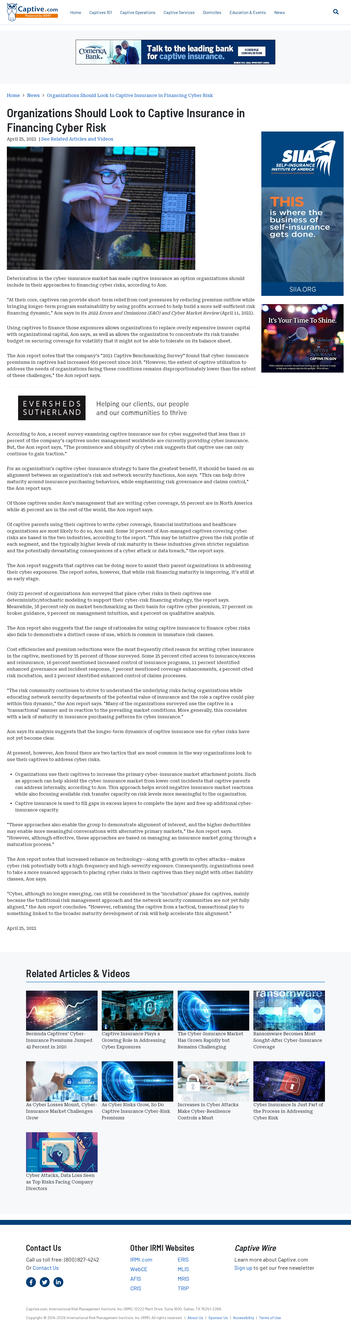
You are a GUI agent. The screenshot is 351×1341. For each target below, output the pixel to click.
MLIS (183, 1269)
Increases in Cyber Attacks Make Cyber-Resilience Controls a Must (208, 1111)
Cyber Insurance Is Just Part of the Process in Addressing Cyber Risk (288, 1111)
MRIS (183, 1278)
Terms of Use (270, 1317)
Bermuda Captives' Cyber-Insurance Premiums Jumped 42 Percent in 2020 (59, 1040)
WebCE (139, 1269)
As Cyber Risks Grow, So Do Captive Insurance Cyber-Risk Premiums (136, 1111)
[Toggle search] (336, 11)
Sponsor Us (218, 1317)
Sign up (243, 1267)
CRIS (135, 1288)
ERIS (183, 1259)
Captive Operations (137, 12)
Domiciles (212, 12)
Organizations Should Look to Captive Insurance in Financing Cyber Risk (130, 95)
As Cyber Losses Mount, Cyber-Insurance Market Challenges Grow (61, 1111)
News (279, 12)
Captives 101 (100, 12)
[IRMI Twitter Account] (45, 1282)
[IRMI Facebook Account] (31, 1282)
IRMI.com (141, 1259)
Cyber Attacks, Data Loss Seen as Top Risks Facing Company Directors (60, 1182)
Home (75, 12)
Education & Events (248, 12)
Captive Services (179, 12)
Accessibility (244, 1317)
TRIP (183, 1288)
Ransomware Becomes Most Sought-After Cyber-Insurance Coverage (287, 1040)
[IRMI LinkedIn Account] (58, 1282)
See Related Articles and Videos (77, 139)
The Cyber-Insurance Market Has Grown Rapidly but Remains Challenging (210, 1040)
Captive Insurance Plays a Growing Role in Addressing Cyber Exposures (134, 1040)
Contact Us (46, 1267)
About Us (196, 1317)
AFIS (135, 1278)
